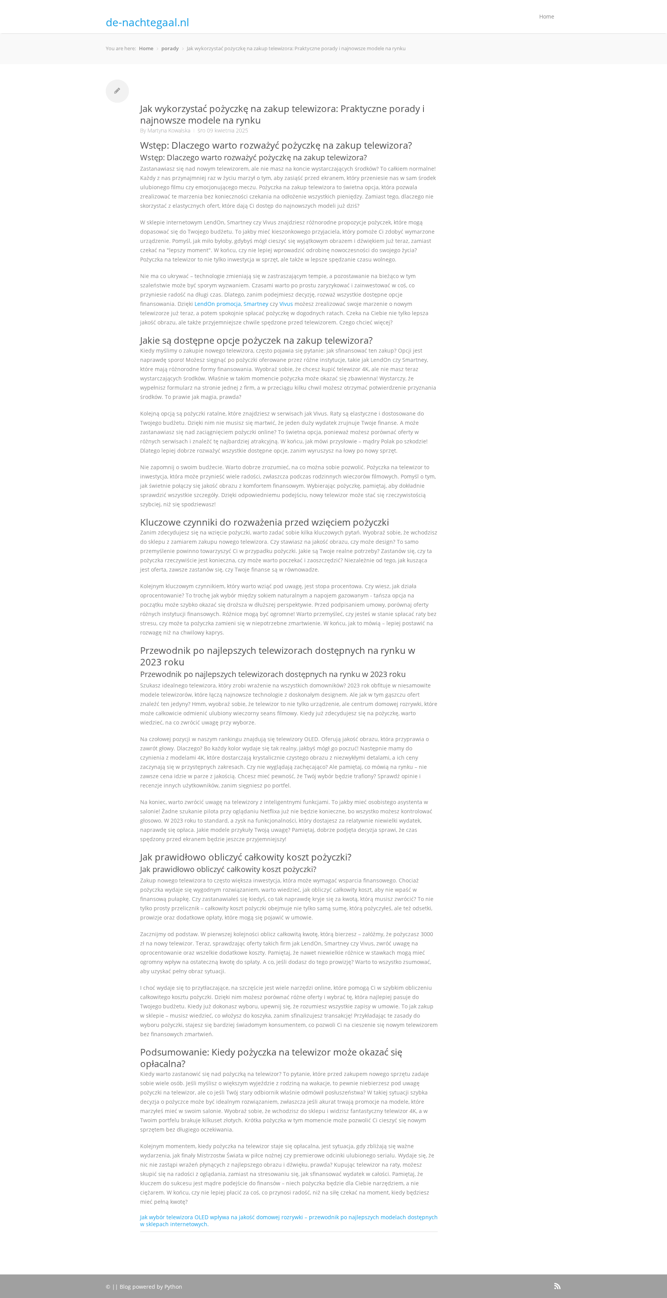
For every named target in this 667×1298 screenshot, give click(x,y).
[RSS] (556, 1285)
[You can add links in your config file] (534, 1282)
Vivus (286, 303)
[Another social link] (546, 1282)
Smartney (256, 303)
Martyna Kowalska (168, 130)
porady (170, 48)
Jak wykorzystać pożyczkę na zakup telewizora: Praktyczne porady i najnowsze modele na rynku (282, 114)
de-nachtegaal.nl (147, 22)
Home (546, 16)
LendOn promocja (218, 303)
